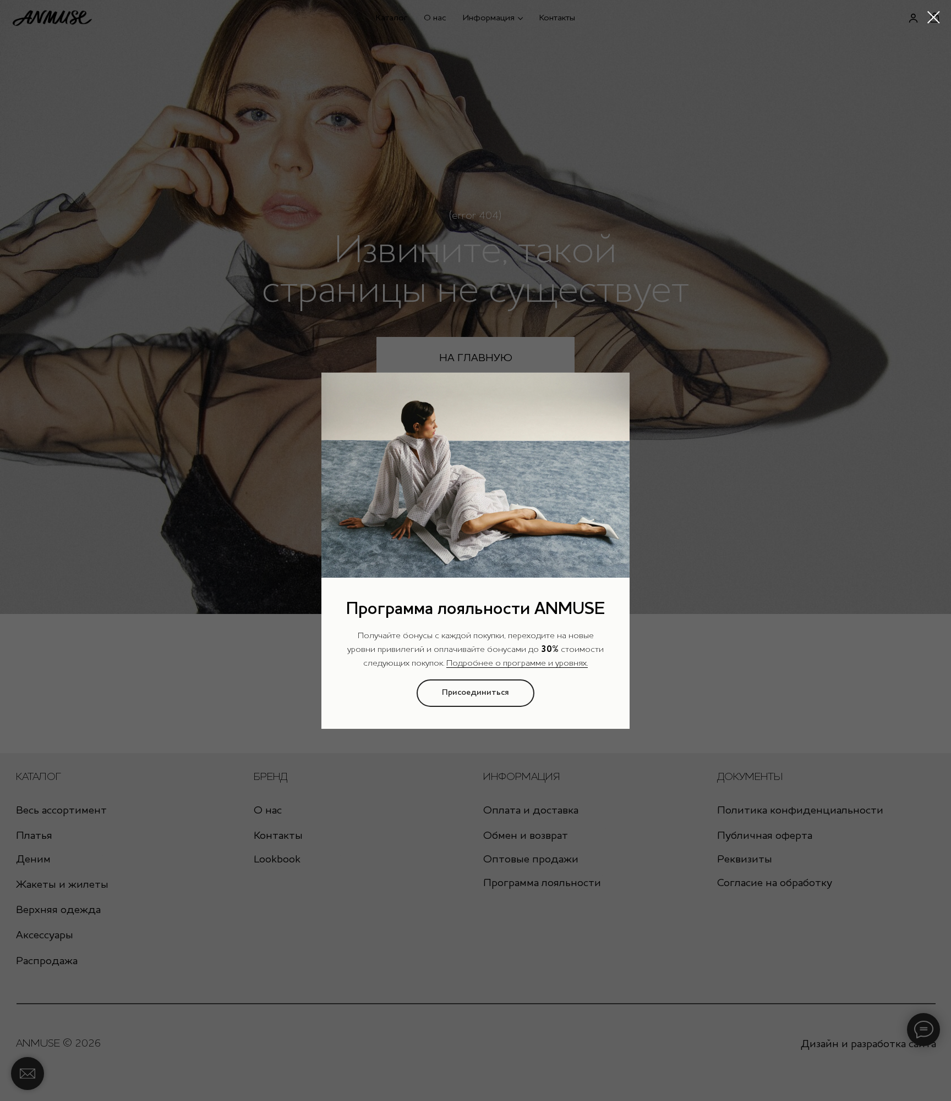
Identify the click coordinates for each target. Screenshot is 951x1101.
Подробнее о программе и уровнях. (517, 663)
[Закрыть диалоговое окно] (933, 17)
